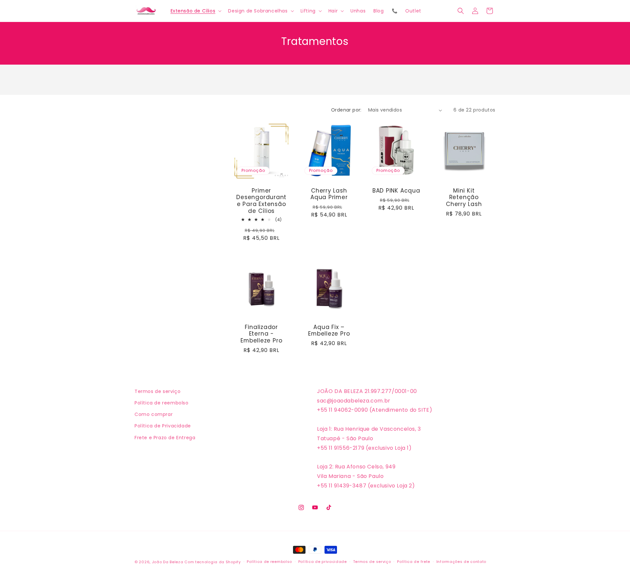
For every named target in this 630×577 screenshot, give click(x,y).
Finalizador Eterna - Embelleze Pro (261, 333)
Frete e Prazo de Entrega (165, 437)
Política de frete (413, 561)
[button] (195, 11)
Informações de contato (461, 561)
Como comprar (154, 414)
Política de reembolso (162, 403)
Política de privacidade (322, 561)
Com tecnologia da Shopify (212, 562)
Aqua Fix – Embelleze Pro (329, 330)
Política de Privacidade (163, 425)
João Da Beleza (167, 562)
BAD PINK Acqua (396, 190)
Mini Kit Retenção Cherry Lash (464, 197)
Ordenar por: (346, 110)
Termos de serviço (157, 391)
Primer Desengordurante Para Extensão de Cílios (261, 201)
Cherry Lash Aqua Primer (328, 194)
